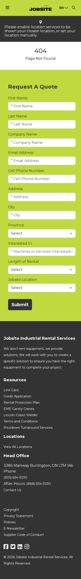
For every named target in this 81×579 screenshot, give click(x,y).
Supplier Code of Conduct (24, 535)
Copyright (11, 510)
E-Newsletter (14, 528)
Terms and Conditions (21, 421)
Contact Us (12, 490)
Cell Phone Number (26, 171)
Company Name (22, 134)
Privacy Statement (18, 516)
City (11, 207)
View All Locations (18, 447)
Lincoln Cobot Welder (21, 415)
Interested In (20, 243)
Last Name (17, 116)
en (61, 8)
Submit (20, 304)
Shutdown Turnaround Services (28, 428)
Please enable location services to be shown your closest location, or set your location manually (40, 31)
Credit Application (17, 396)
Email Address (20, 153)
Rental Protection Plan (22, 403)
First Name (17, 98)
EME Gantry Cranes (19, 409)
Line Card (11, 390)
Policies (10, 522)
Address (15, 189)
